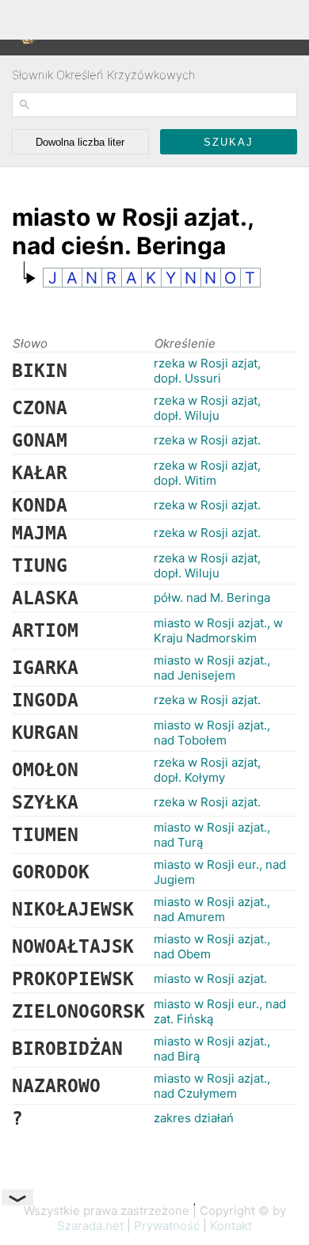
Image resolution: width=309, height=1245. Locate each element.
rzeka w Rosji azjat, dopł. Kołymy (207, 770)
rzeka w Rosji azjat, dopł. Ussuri (207, 371)
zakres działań (194, 1117)
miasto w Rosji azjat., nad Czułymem (212, 1086)
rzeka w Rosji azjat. (207, 439)
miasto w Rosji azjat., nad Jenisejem (212, 668)
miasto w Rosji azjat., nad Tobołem (212, 733)
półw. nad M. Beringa (212, 597)
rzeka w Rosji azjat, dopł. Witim (207, 473)
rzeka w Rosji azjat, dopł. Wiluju (207, 408)
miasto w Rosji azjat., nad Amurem (212, 909)
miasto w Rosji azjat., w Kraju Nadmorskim (218, 630)
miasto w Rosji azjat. (210, 978)
